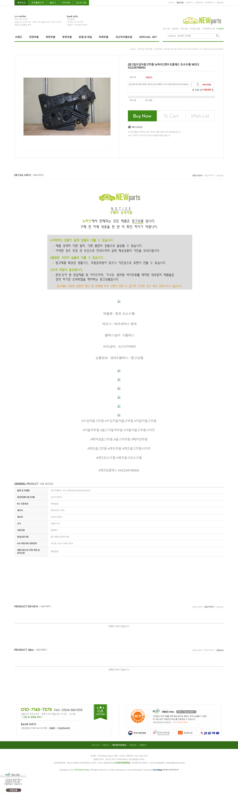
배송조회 (220, 3)
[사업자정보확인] (122, 763)
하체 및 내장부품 (145, 49)
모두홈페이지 (37, 2)
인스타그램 (81, 2)
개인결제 (220, 29)
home (133, 49)
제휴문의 (142, 745)
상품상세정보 (197, 175)
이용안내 (105, 745)
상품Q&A (220, 175)
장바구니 (189, 3)
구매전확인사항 (208, 29)
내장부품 (158, 49)
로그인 (171, 3)
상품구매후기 (209, 175)
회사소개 (95, 745)
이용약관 (132, 745)
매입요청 (184, 29)
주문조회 (199, 3)
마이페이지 (209, 3)
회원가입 (179, 3)
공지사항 (166, 29)
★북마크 (21, 2)
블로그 (53, 2)
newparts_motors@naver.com (170, 763)
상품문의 (175, 29)
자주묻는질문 (194, 29)
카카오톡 (66, 2)
